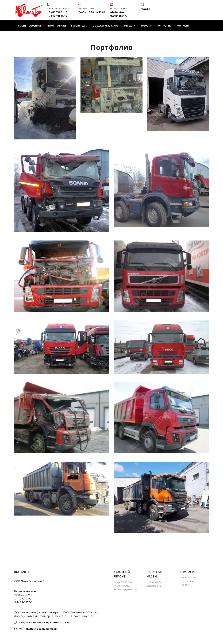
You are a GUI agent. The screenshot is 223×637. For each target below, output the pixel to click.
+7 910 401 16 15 (59, 622)
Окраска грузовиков (105, 25)
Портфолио (164, 25)
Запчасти (129, 25)
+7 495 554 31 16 (38, 622)
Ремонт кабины (56, 25)
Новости (145, 25)
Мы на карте (187, 577)
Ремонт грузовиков (29, 25)
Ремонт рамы (79, 25)
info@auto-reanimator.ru (41, 629)
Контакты (183, 25)
